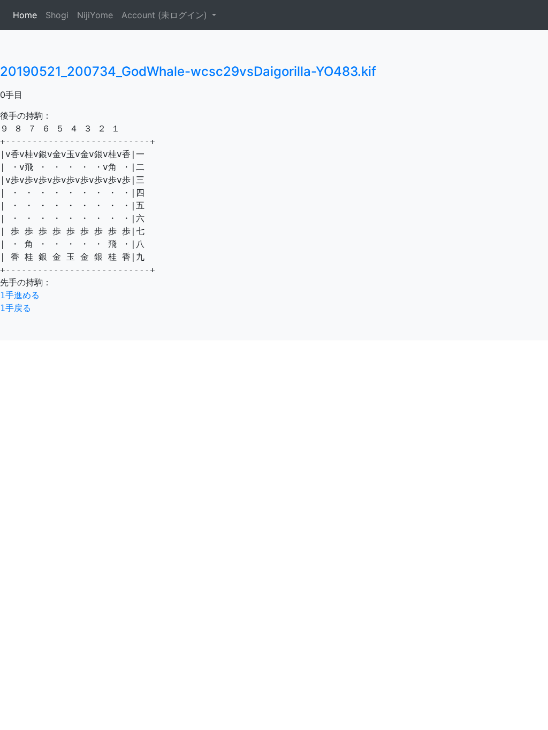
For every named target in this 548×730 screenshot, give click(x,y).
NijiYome (95, 15)
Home (27, 15)
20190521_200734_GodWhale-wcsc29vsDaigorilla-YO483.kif (188, 71)
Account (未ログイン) (165, 15)
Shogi (56, 15)
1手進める (20, 295)
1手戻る (15, 308)
